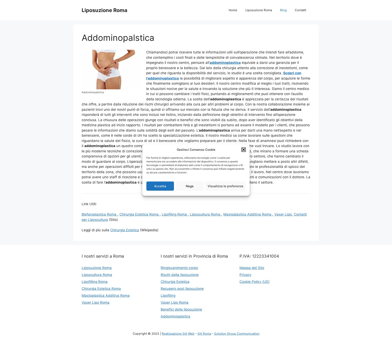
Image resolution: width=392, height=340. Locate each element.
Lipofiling (168, 295)
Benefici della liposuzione (181, 309)
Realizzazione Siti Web (178, 334)
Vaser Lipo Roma (95, 302)
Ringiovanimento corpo (179, 268)
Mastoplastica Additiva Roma (247, 214)
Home (233, 10)
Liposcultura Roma (205, 214)
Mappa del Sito (251, 268)
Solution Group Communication (236, 334)
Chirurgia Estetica (124, 230)
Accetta (160, 186)
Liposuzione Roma (104, 10)
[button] (244, 150)
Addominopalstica (175, 316)
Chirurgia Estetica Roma (139, 214)
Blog (283, 10)
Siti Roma (204, 334)
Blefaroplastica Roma (99, 214)
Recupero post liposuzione (182, 289)
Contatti (300, 10)
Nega (190, 186)
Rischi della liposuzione (180, 275)
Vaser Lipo (283, 214)
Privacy (245, 275)
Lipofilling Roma (95, 282)
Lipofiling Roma (175, 214)
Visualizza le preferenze (225, 186)
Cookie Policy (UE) (254, 282)
